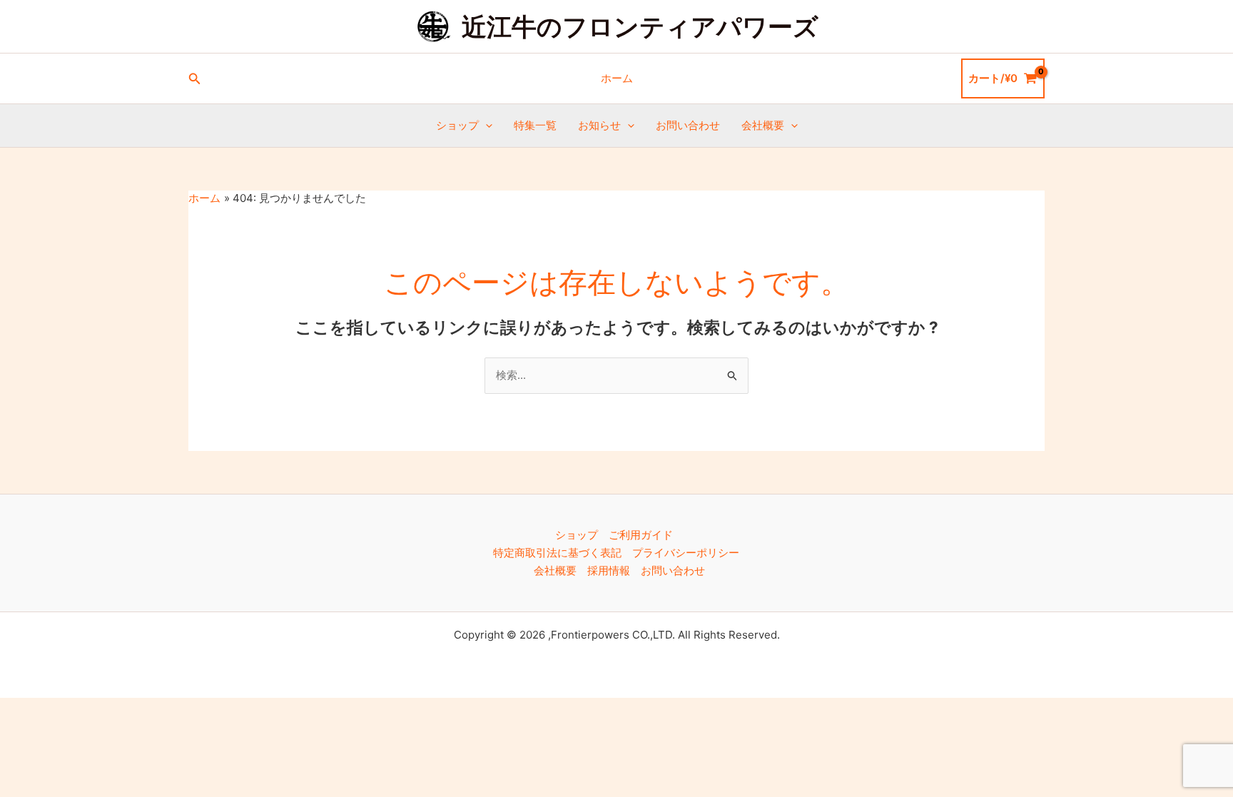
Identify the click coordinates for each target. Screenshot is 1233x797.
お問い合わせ (688, 125)
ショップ (457, 125)
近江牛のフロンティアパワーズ (640, 26)
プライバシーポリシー (685, 552)
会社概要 (762, 125)
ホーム (617, 78)
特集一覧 (535, 125)
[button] (194, 79)
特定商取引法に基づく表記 (557, 552)
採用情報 (608, 570)
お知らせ (599, 125)
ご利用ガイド (641, 535)
